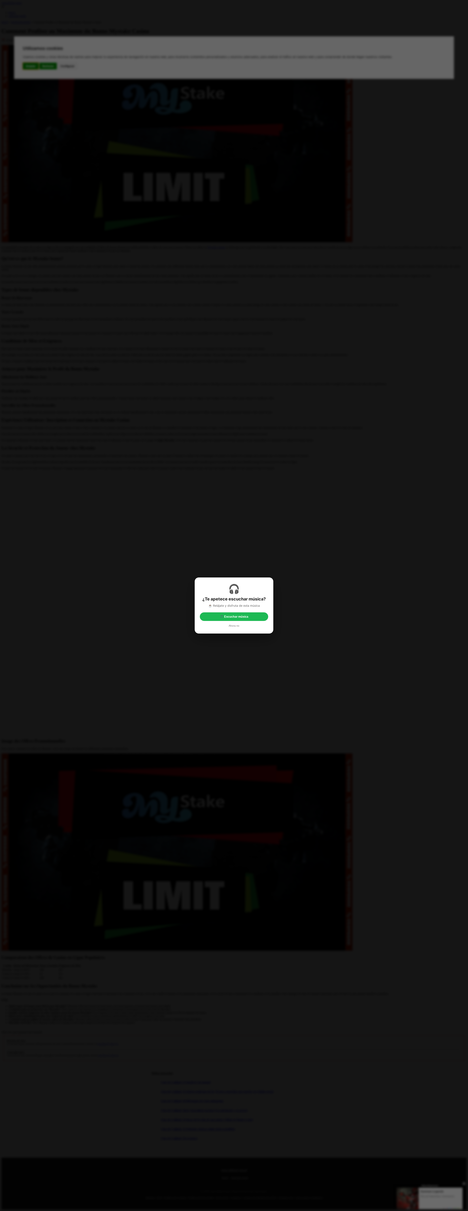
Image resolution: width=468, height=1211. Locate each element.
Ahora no (234, 625)
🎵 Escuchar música (234, 616)
